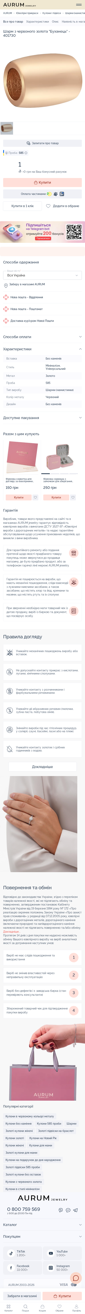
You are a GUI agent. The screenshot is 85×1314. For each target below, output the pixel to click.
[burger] (79, 5)
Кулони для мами (40, 1145)
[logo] (19, 4)
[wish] (35, 497)
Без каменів (53, 358)
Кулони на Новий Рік (43, 1138)
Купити (65, 1296)
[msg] (76, 1278)
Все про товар (13, 21)
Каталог (9, 1310)
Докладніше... (12, 931)
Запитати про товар (45, 143)
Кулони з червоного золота (24, 1181)
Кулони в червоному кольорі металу (30, 1116)
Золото (50, 375)
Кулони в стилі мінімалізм (23, 1189)
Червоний (52, 397)
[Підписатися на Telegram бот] (42, 234)
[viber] (60, 1210)
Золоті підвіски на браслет (56, 1130)
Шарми (71, 1123)
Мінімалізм (53, 365)
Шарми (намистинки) (60, 390)
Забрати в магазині (22, 1296)
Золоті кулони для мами (21, 1152)
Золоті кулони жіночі (19, 1130)
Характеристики (37, 21)
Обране (59, 1310)
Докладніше (42, 767)
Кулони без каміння (18, 1123)
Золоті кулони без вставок (23, 1174)
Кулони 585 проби (49, 1123)
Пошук (25, 1310)
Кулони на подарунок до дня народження (33, 1160)
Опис (55, 21)
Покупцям (11, 1236)
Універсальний (55, 368)
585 (48, 382)
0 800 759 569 (23, 1209)
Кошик (42, 1310)
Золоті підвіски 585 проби (23, 1167)
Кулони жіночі (15, 1145)
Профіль (76, 1310)
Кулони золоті (15, 1138)
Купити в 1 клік (22, 206)
